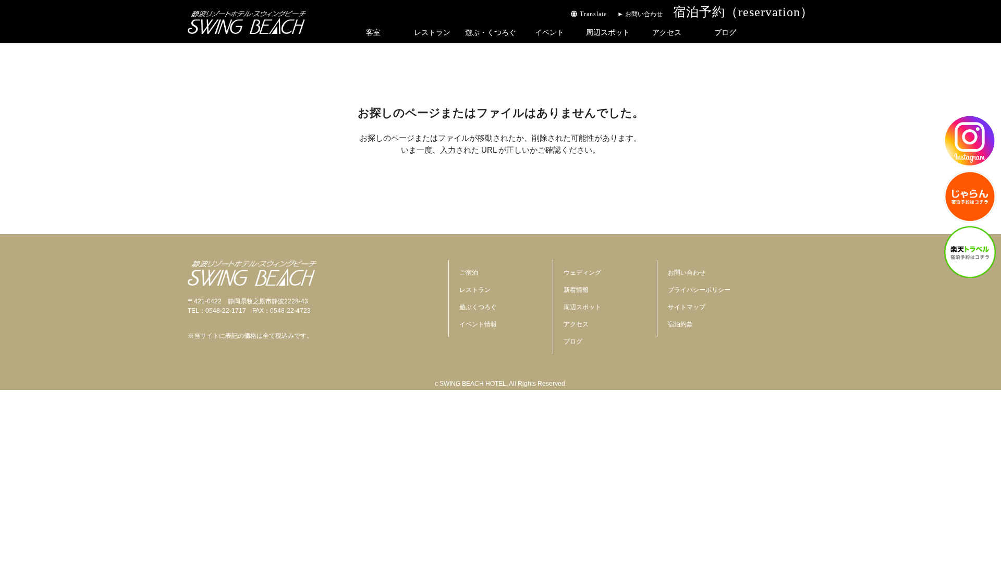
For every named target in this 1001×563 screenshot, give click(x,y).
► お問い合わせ (640, 14)
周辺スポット (608, 32)
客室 (373, 32)
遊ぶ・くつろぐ (490, 32)
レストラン (432, 32)
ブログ (725, 32)
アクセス (666, 32)
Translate (592, 14)
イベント (549, 32)
